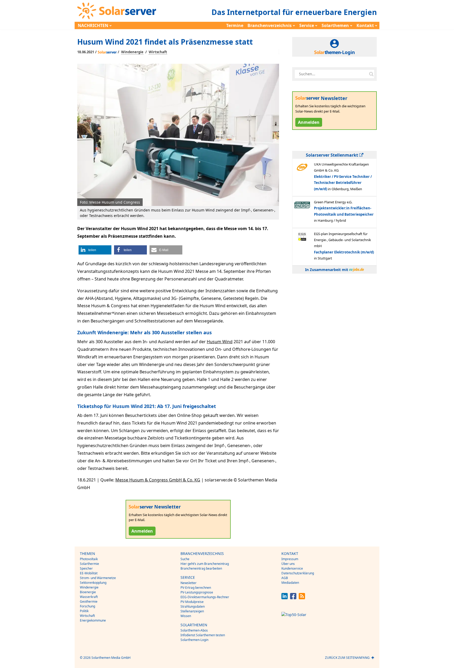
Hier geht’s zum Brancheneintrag (204, 563)
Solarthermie (89, 563)
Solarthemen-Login (194, 640)
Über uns (288, 563)
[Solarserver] (116, 11)
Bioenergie (88, 592)
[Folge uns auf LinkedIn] (284, 597)
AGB (284, 578)
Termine (234, 25)
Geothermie (88, 601)
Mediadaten (290, 582)
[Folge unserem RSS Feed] (302, 597)
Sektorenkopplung (93, 582)
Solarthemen (335, 25)
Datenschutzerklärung (297, 573)
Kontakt (365, 25)
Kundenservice (292, 568)
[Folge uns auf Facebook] (293, 597)
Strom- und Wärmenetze (98, 578)
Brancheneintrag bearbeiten (201, 568)
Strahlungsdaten (192, 606)
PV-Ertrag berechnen (195, 587)
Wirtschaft (158, 52)
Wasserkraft (89, 597)
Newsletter (188, 583)
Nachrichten (93, 25)
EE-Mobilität (88, 573)
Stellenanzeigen (192, 611)
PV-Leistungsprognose (196, 592)
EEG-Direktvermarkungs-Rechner (204, 597)
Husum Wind (220, 341)
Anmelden (142, 531)
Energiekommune (93, 620)
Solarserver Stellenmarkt (332, 155)
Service (306, 25)
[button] (95, 250)
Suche (184, 559)
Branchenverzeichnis (269, 25)
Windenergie (132, 52)
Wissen (185, 616)
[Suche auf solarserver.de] (371, 74)
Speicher (86, 568)
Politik (84, 611)
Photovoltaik (89, 559)
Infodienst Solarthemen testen (202, 635)
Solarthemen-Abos (194, 630)
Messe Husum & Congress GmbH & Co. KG (157, 480)
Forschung (87, 606)
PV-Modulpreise (192, 602)
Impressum (289, 559)
